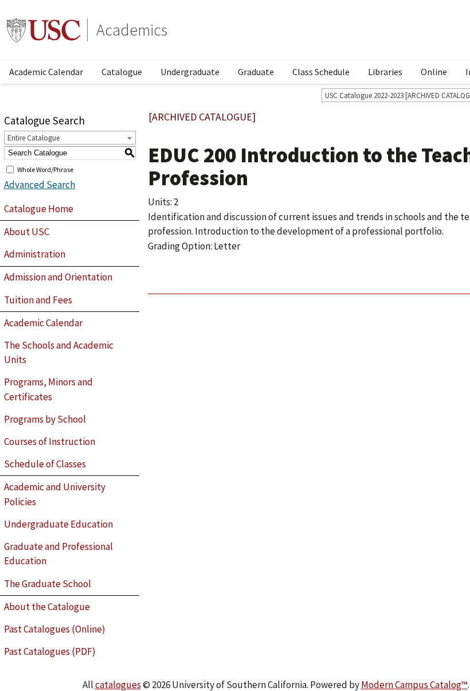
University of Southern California (43, 29)
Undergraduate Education (58, 524)
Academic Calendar (46, 71)
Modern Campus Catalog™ (414, 684)
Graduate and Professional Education (58, 554)
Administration (34, 254)
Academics (131, 29)
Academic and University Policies (54, 494)
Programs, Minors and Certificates (48, 389)
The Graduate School (47, 583)
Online (434, 71)
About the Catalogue (47, 606)
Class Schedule (321, 71)
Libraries (385, 71)
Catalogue (121, 71)
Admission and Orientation (58, 277)
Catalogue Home (38, 208)
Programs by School (45, 419)
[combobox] (70, 138)
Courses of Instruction (49, 441)
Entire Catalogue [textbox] (33, 138)
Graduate (256, 71)
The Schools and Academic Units (58, 352)
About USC (26, 231)
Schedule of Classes (45, 464)
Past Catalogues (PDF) (50, 651)
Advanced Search (39, 184)
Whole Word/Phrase (45, 169)
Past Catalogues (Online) (54, 629)
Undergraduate (190, 71)
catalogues (118, 684)
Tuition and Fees (38, 300)
